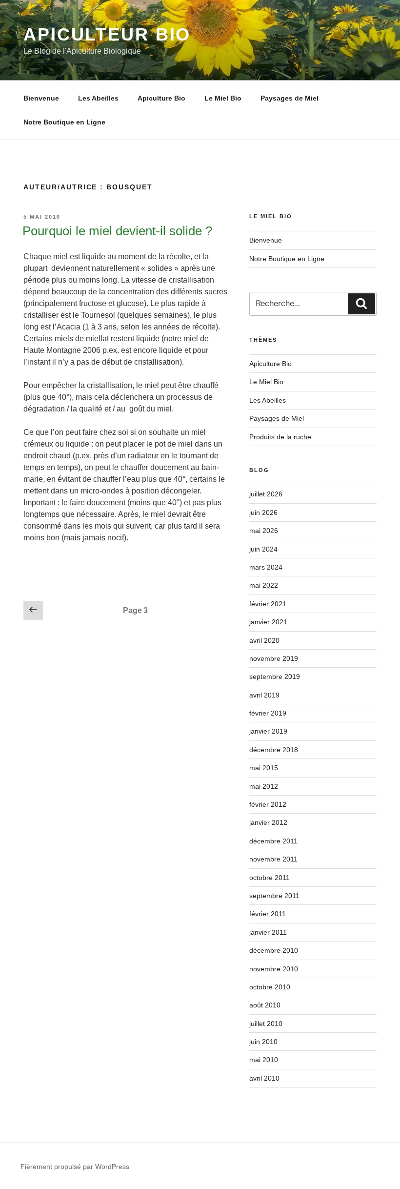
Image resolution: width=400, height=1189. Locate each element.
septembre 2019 (274, 676)
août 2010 (264, 1005)
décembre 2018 (273, 750)
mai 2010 (263, 1060)
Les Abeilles (98, 98)
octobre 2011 (269, 878)
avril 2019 (264, 695)
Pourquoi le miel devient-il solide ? (117, 231)
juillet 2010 (265, 1023)
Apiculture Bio (161, 98)
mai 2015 (263, 768)
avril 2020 (264, 640)
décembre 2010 (273, 950)
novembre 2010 (273, 969)
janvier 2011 (268, 932)
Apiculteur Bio (107, 34)
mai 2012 (263, 786)
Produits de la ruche (280, 437)
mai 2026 (263, 530)
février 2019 (267, 713)
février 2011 (267, 914)
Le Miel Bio (222, 98)
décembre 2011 (273, 841)
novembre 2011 (273, 859)
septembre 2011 (274, 896)
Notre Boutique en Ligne (64, 122)
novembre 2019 (273, 658)
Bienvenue (41, 98)
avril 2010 (264, 1078)
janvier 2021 (268, 622)
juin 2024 (263, 549)
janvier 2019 (268, 731)
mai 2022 (263, 585)
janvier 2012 (268, 822)
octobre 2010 (269, 987)
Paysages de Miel (289, 98)
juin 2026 (263, 512)
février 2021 (267, 604)
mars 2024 (265, 567)
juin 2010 (263, 1042)
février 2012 (267, 804)
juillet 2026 (265, 494)
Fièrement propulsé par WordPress (74, 1166)
